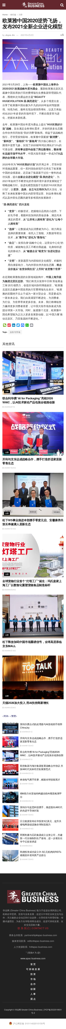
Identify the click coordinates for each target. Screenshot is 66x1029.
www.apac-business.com (33, 958)
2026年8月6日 (27, 846)
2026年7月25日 (27, 815)
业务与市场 (15, 332)
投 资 (33, 974)
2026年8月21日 (27, 773)
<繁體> (13, 715)
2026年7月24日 (10, 468)
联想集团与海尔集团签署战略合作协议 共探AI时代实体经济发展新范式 (41, 767)
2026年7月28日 (27, 784)
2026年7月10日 (10, 529)
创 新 (33, 988)
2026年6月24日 (10, 590)
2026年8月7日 (9, 407)
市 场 (33, 979)
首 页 (33, 964)
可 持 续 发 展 (33, 969)
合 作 (33, 983)
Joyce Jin (10, 34)
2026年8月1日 (27, 732)
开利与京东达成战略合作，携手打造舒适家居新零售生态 (32, 461)
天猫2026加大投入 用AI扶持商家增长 (25, 703)
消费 (20, 14)
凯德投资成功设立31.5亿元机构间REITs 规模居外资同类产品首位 (40, 853)
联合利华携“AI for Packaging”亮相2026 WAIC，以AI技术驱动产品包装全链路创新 (28, 400)
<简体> (5, 715)
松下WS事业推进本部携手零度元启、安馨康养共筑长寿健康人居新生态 (32, 522)
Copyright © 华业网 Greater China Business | (24, 1009)
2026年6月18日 (10, 650)
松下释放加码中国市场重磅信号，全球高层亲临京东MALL (32, 644)
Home (5, 14)
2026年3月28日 (10, 707)
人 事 (33, 993)
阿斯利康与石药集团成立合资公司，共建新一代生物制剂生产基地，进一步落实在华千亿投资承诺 (41, 838)
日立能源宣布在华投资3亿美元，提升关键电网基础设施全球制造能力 (40, 822)
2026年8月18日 (27, 828)
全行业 (13, 14)
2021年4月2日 (27, 34)
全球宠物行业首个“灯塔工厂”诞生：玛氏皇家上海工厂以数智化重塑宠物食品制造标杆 (32, 583)
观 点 (33, 998)
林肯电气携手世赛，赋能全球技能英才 (40, 779)
